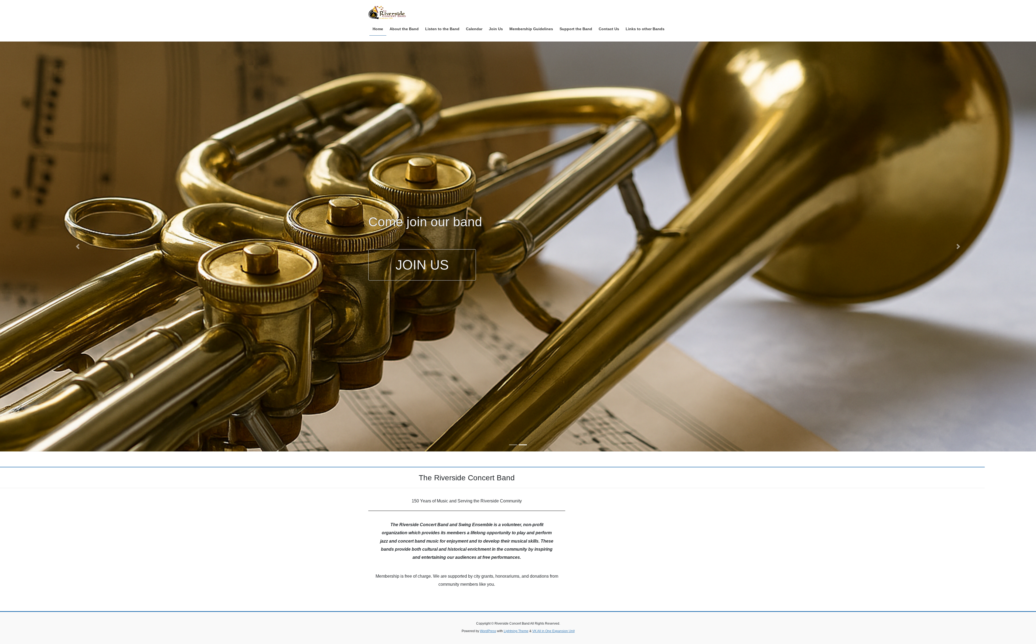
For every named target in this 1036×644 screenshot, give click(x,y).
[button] (77, 246)
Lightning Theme (516, 631)
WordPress (488, 631)
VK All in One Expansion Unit (553, 631)
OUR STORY (435, 307)
